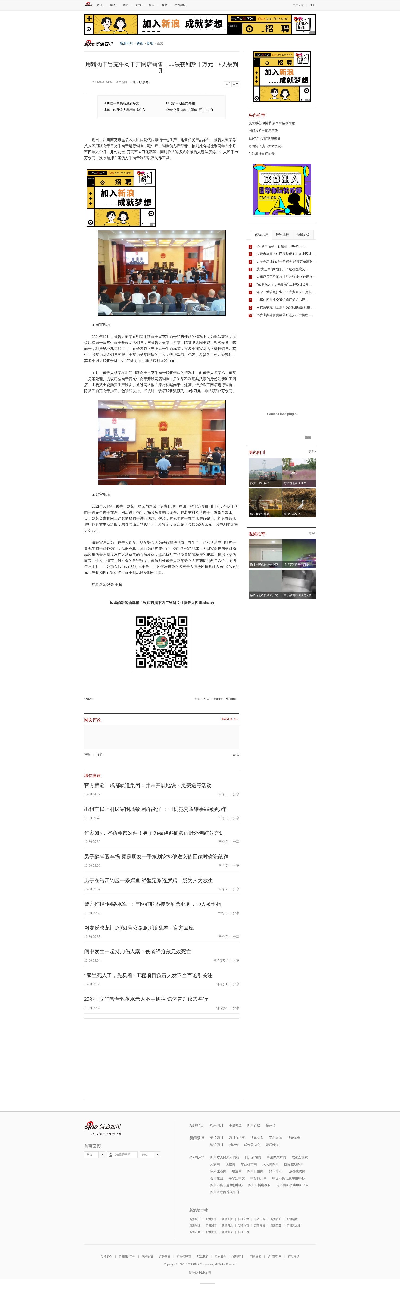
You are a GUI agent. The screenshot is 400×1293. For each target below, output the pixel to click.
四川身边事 (237, 1138)
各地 (150, 43)
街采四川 (216, 1125)
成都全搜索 (300, 1157)
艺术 (138, 5)
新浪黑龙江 (293, 1225)
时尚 (125, 5)
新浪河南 (211, 1219)
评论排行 (282, 235)
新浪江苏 (275, 1225)
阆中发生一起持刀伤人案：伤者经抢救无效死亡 (137, 951)
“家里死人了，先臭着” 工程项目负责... (284, 284)
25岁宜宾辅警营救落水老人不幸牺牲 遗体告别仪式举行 (146, 999)
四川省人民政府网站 (224, 1157)
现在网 (230, 1164)
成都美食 (294, 1138)
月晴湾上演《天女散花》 (266, 146)
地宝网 (237, 1171)
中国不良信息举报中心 (288, 1178)
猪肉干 (218, 699)
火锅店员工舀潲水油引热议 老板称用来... (285, 277)
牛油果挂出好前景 (262, 153)
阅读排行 (261, 235)
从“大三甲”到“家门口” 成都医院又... (282, 269)
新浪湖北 (194, 1225)
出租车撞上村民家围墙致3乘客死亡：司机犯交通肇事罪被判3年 (155, 809)
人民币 (207, 699)
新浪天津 (243, 1219)
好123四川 (276, 1171)
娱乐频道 (272, 1145)
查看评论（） (230, 719)
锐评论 (270, 1125)
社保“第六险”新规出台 (265, 138)
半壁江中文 (237, 1178)
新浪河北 (227, 1225)
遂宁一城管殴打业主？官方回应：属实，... (287, 292)
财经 (112, 5)
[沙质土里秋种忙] (265, 459)
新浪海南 (211, 1232)
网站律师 (255, 1256)
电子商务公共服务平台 (292, 1185)
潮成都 (233, 1145)
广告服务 (164, 1256)
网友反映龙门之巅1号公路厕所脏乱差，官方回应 (139, 928)
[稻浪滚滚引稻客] (265, 489)
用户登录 (298, 5)
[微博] (95, 699)
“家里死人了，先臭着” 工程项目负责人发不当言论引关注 (148, 975)
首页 (89, 1154)
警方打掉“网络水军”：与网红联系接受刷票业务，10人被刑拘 (152, 904)
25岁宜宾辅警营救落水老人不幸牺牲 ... (284, 315)
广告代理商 (184, 1256)
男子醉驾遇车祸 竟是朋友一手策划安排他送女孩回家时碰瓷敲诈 (156, 856)
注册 (312, 5)
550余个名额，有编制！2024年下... (281, 246)
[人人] (98, 699)
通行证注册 (274, 1256)
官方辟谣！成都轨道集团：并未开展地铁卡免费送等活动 (148, 785)
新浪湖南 (211, 1225)
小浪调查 (235, 1125)
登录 (87, 754)
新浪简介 (106, 1256)
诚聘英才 (238, 1256)
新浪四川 (98, 43)
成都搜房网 (297, 1171)
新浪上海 (227, 1219)
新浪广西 (243, 1232)
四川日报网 (255, 1171)
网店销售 (231, 699)
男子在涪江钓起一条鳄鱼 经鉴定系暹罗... (285, 261)
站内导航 (180, 5)
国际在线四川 (294, 1164)
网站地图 (147, 1256)
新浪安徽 (259, 1225)
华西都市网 (249, 1164)
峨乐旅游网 (218, 1171)
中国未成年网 (276, 1157)
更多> (312, 451)
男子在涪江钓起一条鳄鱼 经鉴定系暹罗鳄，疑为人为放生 (148, 880)
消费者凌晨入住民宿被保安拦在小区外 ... (285, 254)
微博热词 (303, 235)
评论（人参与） (140, 82)
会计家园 (216, 1178)
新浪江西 (194, 1232)
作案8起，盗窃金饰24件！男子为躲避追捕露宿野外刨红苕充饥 (154, 833)
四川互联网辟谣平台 (224, 1192)
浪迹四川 (216, 1145)
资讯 (99, 5)
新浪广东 (259, 1219)
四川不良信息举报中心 (226, 1185)
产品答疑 (293, 1256)
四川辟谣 (253, 1125)
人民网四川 (270, 1164)
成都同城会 (252, 1145)
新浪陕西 (243, 1225)
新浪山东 (227, 1232)
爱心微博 (275, 1138)
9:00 (144, 1154)
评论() (223, 794)
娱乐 (151, 5)
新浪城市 (194, 1219)
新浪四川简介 (127, 1256)
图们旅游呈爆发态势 (263, 130)
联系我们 (202, 1256)
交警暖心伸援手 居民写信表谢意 (272, 123)
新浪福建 (292, 1219)
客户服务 (220, 1256)
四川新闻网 (253, 1157)
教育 (164, 5)
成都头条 (256, 1138)
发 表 (236, 754)
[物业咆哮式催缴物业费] (278, 540)
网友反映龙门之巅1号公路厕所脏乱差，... (286, 307)
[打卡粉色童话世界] (299, 459)
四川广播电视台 (259, 1185)
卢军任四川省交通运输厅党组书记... (282, 300)
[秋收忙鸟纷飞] (299, 489)
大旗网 (215, 1164)
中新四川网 (258, 1178)
